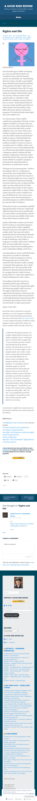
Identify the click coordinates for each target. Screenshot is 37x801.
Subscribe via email (11, 615)
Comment (28, 556)
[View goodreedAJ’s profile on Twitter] (6, 605)
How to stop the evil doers (28, 498)
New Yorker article (28, 318)
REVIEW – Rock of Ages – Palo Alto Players (16, 675)
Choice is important (9, 437)
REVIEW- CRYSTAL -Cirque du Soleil (14, 680)
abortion (19, 37)
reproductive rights (8, 39)
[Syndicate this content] (4, 648)
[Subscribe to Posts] (4, 639)
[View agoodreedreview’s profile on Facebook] (4, 605)
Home (4, 23)
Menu (18, 17)
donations (6, 450)
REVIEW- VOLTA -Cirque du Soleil (14, 661)
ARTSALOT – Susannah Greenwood (14, 649)
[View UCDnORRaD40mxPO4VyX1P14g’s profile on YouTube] (10, 605)
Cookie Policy (31, 793)
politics (29, 37)
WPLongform (26, 39)
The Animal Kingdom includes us (9, 498)
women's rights (18, 39)
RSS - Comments (10, 642)
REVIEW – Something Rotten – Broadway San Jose (18, 667)
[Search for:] (11, 592)
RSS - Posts (8, 639)
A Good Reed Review (18, 6)
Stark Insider (11, 734)
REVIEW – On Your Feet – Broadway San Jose (17, 669)
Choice (25, 37)
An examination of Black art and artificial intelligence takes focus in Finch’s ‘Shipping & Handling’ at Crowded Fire (17, 696)
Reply (4, 532)
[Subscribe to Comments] (4, 642)
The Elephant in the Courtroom (14, 423)
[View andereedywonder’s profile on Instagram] (8, 605)
